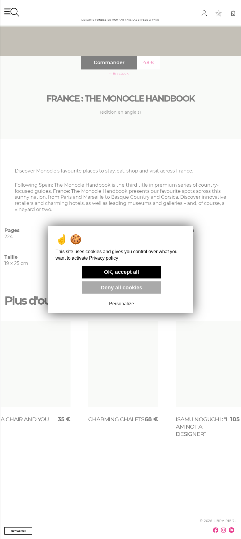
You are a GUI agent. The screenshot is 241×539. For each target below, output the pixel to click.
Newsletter (18, 531)
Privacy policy (103, 258)
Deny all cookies (121, 287)
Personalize (121, 303)
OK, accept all (121, 272)
